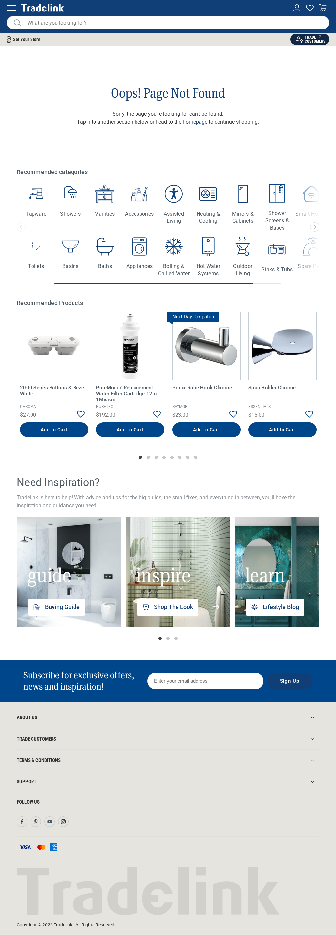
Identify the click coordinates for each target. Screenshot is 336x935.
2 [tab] (148, 457)
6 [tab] (179, 457)
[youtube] (49, 821)
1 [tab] (140, 457)
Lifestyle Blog (281, 607)
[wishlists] (310, 8)
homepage (195, 122)
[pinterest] (36, 821)
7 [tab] (187, 457)
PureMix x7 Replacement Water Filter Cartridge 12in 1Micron (126, 393)
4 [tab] (164, 457)
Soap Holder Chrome (272, 388)
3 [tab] (156, 457)
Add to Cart (54, 429)
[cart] (323, 8)
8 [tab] (195, 457)
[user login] (297, 8)
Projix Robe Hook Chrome (202, 388)
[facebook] (22, 821)
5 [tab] (172, 457)
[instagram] (63, 821)
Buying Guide (62, 607)
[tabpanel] (54, 375)
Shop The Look (173, 607)
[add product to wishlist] (76, 414)
